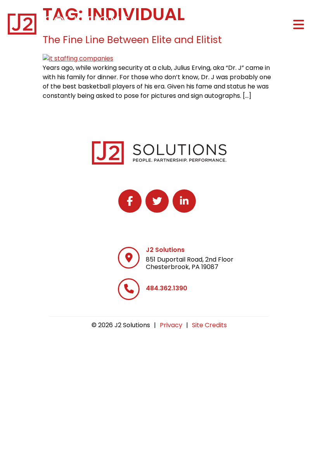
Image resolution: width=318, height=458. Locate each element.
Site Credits (209, 325)
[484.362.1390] (129, 289)
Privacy (171, 325)
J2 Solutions (165, 249)
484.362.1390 (166, 288)
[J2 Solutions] (129, 258)
